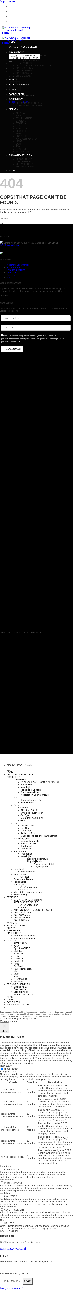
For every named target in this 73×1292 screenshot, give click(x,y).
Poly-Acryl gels (28, 843)
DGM (18, 144)
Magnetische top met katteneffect (38, 836)
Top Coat (25, 828)
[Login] (10, 68)
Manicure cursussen (29, 105)
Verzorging (19, 884)
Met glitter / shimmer (31, 818)
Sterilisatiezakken (29, 792)
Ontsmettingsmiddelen (23, 47)
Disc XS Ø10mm (25, 68)
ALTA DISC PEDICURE (27, 58)
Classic (24, 807)
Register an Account (12, 1248)
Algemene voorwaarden (18, 265)
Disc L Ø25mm (24, 76)
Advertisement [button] (8, 1206)
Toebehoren (16, 94)
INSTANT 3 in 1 (28, 810)
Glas (22, 820)
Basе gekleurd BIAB (31, 800)
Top (15, 823)
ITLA (18, 126)
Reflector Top (27, 833)
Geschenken (23, 161)
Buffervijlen (26, 784)
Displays (12, 928)
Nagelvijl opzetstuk (37, 859)
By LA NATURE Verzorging (32, 55)
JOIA (18, 115)
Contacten (15, 11)
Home (12, 42)
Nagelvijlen (26, 787)
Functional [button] (5, 1166)
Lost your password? (11, 1288)
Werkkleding (20, 894)
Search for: (15, 765)
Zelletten (22, 151)
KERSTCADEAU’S (25, 166)
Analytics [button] (5, 1193)
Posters (27, 63)
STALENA (21, 123)
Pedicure (14, 52)
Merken (13, 109)
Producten (13, 777)
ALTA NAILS (22, 113)
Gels (16, 805)
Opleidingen (16, 99)
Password (14, 1273)
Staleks (21, 121)
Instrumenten (21, 851)
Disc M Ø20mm (24, 73)
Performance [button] (7, 1179)
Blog (12, 170)
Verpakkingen (25, 164)
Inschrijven (13, 349)
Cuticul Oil (26, 889)
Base (16, 797)
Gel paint (25, 876)
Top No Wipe (27, 825)
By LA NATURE (24, 118)
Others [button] (3, 1220)
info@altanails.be (9, 245)
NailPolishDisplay (27, 138)
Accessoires (20, 779)
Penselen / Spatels (30, 790)
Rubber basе (27, 802)
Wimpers (12, 923)
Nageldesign (20, 874)
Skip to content (8, 1)
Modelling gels (21, 838)
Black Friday (24, 159)
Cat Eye (24, 815)
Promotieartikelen (20, 155)
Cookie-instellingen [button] (10, 1018)
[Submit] (10, 61)
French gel (26, 848)
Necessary (11, 1069)
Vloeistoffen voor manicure (35, 795)
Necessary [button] (6, 1065)
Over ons (11, 275)
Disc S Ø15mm (24, 70)
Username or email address (26, 1261)
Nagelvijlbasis (34, 861)
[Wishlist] (10, 63)
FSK (18, 146)
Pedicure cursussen (29, 103)
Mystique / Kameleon (31, 813)
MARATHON (22, 128)
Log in (27, 1281)
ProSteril (22, 136)
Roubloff (22, 131)
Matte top (25, 830)
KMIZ (18, 133)
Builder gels (26, 846)
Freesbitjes (26, 853)
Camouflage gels (29, 841)
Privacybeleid (13, 267)
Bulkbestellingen (19, 14)
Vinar (19, 141)
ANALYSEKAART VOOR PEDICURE (34, 65)
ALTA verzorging (32, 61)
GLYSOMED (22, 149)
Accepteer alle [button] (29, 1018)
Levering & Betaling (16, 270)
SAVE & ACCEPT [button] (9, 1231)
